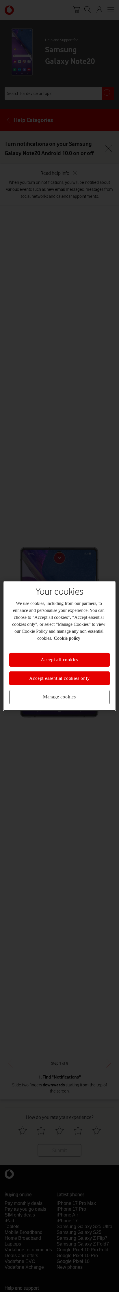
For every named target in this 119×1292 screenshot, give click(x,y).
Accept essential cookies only (59, 675)
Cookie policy (91, 634)
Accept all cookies (59, 656)
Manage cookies (59, 693)
